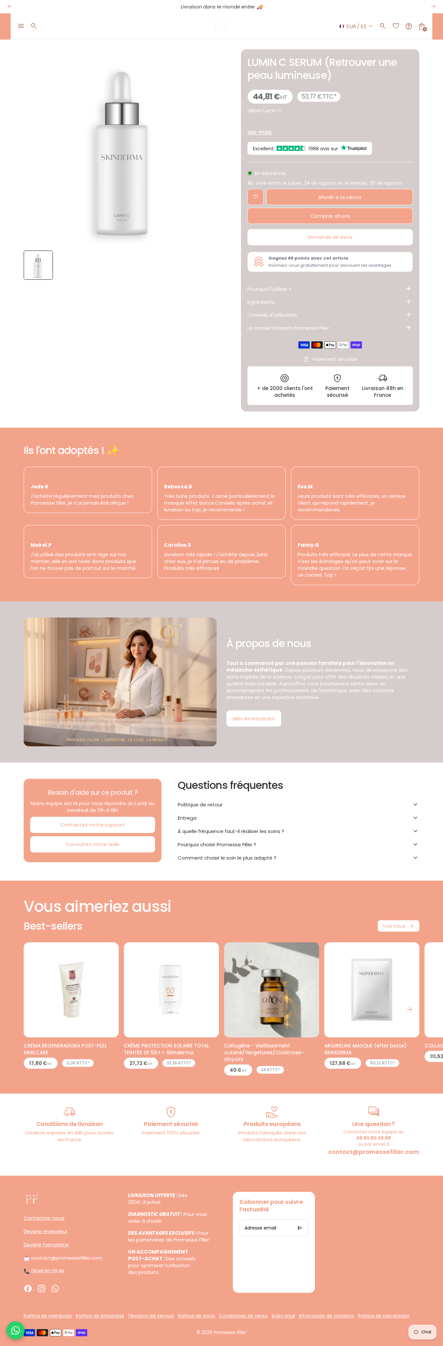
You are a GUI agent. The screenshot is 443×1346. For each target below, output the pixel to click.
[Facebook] (28, 1288)
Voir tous (398, 926)
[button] (38, 265)
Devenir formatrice (46, 1244)
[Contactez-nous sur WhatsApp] (15, 1330)
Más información (254, 718)
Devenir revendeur (45, 1231)
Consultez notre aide (93, 844)
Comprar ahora (330, 216)
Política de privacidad (100, 1316)
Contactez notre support (92, 824)
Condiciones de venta (243, 1316)
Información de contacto (326, 1316)
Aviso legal (283, 1316)
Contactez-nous (44, 1218)
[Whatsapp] (55, 1288)
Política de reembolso (48, 1316)
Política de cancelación (383, 1316)
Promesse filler (230, 1332)
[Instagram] (41, 1288)
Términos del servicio (151, 1316)
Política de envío (196, 1316)
